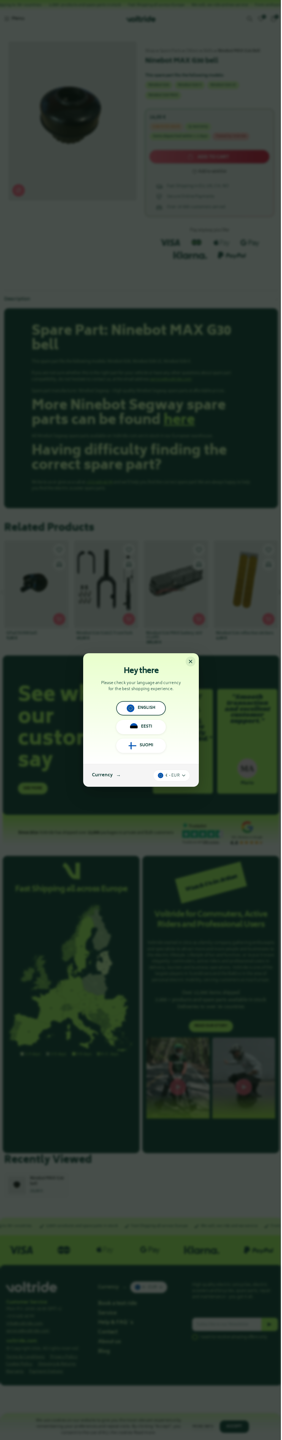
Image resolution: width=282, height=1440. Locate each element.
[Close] (191, 661)
